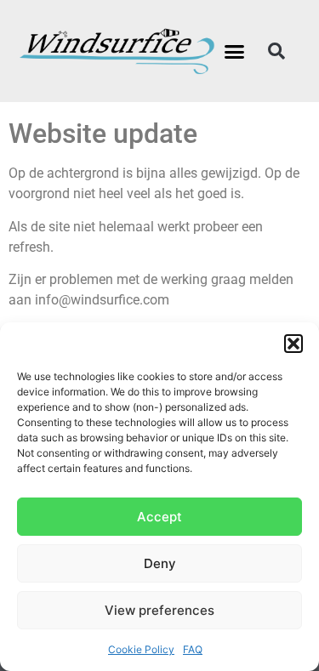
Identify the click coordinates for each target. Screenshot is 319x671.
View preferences (159, 610)
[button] (293, 343)
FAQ (192, 649)
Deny (160, 563)
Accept (159, 517)
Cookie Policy (141, 649)
